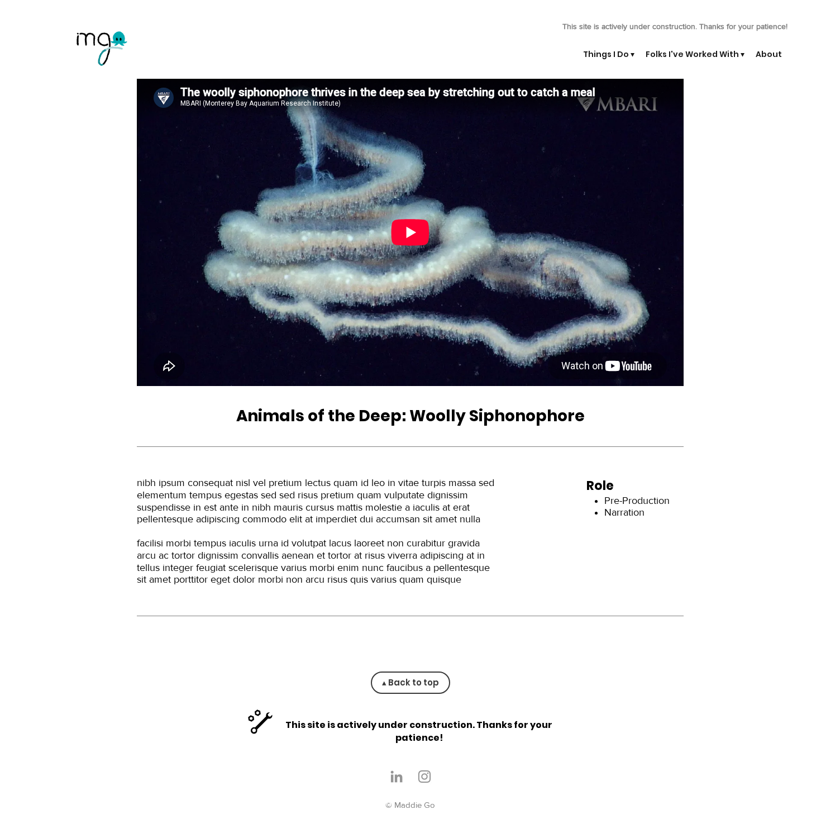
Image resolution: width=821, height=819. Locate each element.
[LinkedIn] (396, 776)
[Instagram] (424, 776)
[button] (608, 54)
